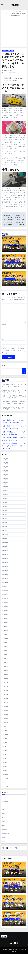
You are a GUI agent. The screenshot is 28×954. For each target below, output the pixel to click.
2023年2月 (5, 626)
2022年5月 (5, 662)
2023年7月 (5, 606)
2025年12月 (5, 491)
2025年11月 (5, 495)
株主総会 (4, 829)
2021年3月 (5, 718)
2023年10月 (5, 594)
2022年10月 (5, 642)
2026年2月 (5, 483)
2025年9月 (5, 503)
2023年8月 (5, 602)
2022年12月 (5, 634)
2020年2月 (5, 770)
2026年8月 (5, 459)
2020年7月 (5, 750)
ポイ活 (10, 261)
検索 (3, 365)
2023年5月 (5, 614)
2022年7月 (5, 654)
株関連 (17, 244)
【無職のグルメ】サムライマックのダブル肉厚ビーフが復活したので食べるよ (14, 249)
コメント (5, 302)
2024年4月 (5, 570)
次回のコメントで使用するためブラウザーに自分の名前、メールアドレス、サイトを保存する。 (13, 351)
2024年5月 (5, 566)
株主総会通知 (5, 833)
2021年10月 (5, 690)
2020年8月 (5, 746)
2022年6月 (5, 658)
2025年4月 (5, 523)
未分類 (4, 825)
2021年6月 (5, 706)
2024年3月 (5, 574)
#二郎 (10, 73)
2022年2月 (5, 674)
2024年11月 (5, 542)
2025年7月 (5, 511)
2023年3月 (5, 622)
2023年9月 (5, 598)
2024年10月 (5, 546)
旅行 (3, 817)
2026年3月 (5, 479)
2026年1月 (5, 487)
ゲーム (4, 809)
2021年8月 (5, 698)
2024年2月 (5, 578)
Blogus (22, 949)
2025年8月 (5, 507)
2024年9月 (5, 550)
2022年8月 (5, 650)
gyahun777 (11, 448)
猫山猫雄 (15, 422)
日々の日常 (10, 50)
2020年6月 (5, 754)
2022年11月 (5, 638)
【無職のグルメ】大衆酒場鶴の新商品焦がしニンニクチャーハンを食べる (14, 283)
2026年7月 (5, 463)
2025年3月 (5, 527)
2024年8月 (5, 554)
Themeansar (13, 951)
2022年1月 (5, 678)
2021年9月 (5, 694)
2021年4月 (5, 714)
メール (4, 332)
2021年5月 (5, 710)
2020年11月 (5, 734)
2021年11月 (5, 686)
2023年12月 (5, 586)
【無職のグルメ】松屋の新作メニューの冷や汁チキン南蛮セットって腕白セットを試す (13, 923)
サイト (4, 339)
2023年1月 (5, 630)
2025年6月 (5, 515)
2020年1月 (5, 774)
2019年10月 (5, 786)
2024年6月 (5, 562)
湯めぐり (4, 841)
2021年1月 (5, 726)
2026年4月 (5, 475)
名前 (4, 325)
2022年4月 (5, 666)
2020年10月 (5, 738)
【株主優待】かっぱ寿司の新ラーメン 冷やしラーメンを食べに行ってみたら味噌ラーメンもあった (14, 446)
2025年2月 (5, 531)
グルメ (4, 50)
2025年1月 (5, 535)
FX (2, 797)
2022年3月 (5, 670)
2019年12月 (5, 778)
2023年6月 (5, 610)
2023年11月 (5, 590)
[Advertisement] (14, 31)
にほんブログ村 (12, 848)
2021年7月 (5, 702)
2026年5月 (5, 471)
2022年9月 (5, 646)
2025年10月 (5, 499)
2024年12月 (5, 538)
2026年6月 (5, 467)
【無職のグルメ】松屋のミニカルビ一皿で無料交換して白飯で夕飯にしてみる (14, 266)
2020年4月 (5, 762)
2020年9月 (5, 742)
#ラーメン (6, 73)
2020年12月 (5, 730)
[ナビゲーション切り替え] (2, 4)
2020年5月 (5, 758)
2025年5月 (5, 519)
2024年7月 (5, 558)
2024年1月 (5, 582)
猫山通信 (15, 5)
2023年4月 (5, 618)
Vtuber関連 (5, 801)
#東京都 (14, 73)
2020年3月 (5, 766)
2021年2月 (5, 722)
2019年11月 (5, 782)
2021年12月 (5, 682)
